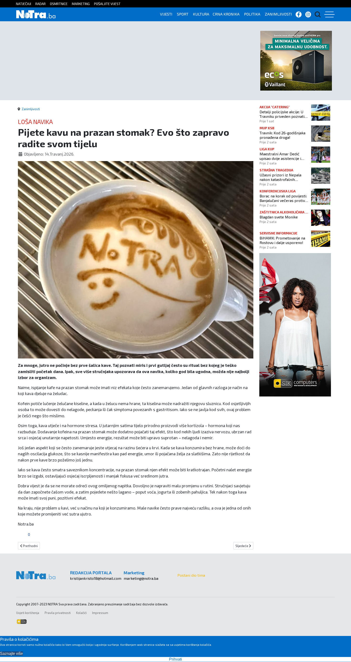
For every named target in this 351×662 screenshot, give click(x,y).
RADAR (40, 4)
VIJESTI (166, 14)
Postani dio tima (191, 575)
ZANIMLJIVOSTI (278, 14)
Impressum (100, 613)
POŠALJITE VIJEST (107, 4)
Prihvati (175, 659)
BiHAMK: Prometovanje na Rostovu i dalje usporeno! (282, 240)
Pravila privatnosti (58, 613)
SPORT (182, 14)
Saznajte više (11, 653)
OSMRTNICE (59, 4)
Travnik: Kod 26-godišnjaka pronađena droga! (282, 135)
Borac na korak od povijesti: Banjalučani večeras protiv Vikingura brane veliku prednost (283, 198)
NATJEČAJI (23, 4)
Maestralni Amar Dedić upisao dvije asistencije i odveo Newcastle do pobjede (280, 156)
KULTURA (201, 14)
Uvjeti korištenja (27, 613)
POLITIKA (252, 14)
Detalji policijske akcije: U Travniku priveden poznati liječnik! (282, 114)
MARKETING (81, 4)
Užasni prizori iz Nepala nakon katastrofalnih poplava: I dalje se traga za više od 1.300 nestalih (283, 177)
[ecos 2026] (296, 60)
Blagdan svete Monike (279, 217)
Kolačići (81, 613)
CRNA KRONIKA (226, 14)
